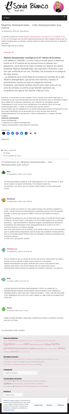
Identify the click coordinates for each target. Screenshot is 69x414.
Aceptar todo (38, 405)
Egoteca (9, 344)
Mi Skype (6, 153)
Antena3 (6, 340)
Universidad (26, 351)
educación (52, 341)
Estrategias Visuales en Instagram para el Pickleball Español (24, 362)
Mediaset (41, 344)
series (61, 348)
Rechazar (49, 405)
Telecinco (7, 352)
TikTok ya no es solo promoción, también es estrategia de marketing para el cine (31, 359)
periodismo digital (27, 348)
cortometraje (37, 341)
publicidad (40, 348)
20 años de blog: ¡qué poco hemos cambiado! (30, 381)
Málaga (47, 344)
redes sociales (52, 348)
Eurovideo (18, 344)
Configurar (60, 405)
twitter (21, 351)
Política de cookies (8, 410)
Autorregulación (23, 341)
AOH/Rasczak (12, 249)
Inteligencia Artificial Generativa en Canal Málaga (31, 386)
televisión (14, 351)
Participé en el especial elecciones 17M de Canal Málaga (23, 364)
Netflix (55, 344)
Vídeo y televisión (9, 150)
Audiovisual (12, 341)
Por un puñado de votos (12, 156)
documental (45, 340)
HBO (26, 344)
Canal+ (31, 340)
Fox (22, 344)
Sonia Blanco (8, 381)
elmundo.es (9, 52)
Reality (46, 348)
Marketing (33, 344)
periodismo (10, 348)
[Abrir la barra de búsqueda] (64, 16)
